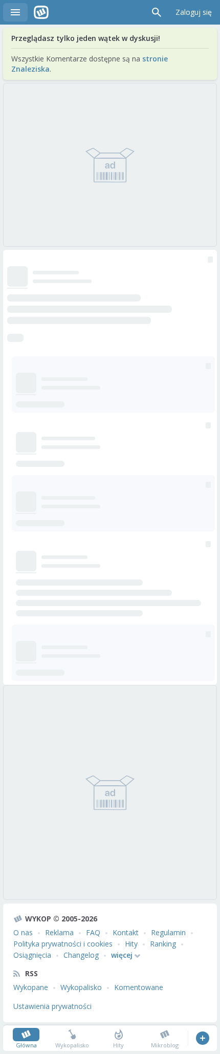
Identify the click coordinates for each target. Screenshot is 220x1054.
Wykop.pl (41, 12)
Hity (131, 944)
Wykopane (30, 987)
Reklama (59, 932)
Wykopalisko (81, 987)
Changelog (81, 955)
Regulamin (168, 932)
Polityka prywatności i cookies (63, 944)
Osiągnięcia (32, 955)
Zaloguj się (193, 12)
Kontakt (126, 932)
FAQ (93, 932)
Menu (15, 12)
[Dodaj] (202, 1038)
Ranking (163, 944)
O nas (23, 932)
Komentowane (138, 987)
